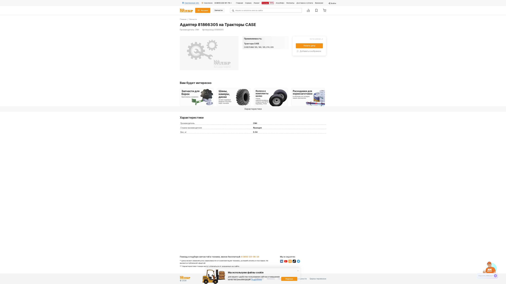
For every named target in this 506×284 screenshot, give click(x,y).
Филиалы (290, 3)
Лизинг (257, 3)
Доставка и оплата (304, 3)
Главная (239, 3)
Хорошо (289, 279)
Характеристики (253, 109)
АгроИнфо (280, 3)
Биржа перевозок (318, 279)
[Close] (298, 271)
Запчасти (193, 19)
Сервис (248, 3)
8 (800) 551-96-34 (250, 256)
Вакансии (319, 3)
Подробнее (256, 279)
